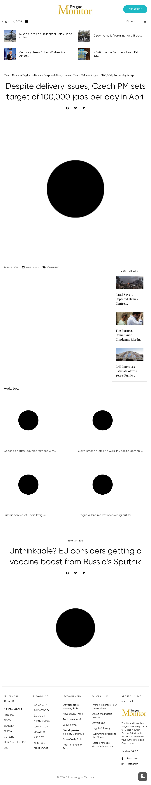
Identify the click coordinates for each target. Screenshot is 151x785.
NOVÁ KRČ (39, 732)
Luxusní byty (70, 725)
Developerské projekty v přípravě (73, 732)
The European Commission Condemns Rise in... (129, 335)
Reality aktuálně (72, 719)
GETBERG (9, 737)
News (57, 267)
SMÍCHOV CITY (41, 710)
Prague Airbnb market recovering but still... (106, 515)
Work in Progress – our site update (104, 707)
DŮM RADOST (41, 748)
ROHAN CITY (40, 705)
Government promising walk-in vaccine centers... (110, 451)
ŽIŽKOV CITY (40, 716)
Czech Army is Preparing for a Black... (118, 35)
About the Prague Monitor (102, 716)
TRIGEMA (9, 715)
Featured (50, 267)
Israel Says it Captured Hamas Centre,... (127, 299)
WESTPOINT (40, 743)
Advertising (98, 723)
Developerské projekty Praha (71, 707)
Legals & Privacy (101, 728)
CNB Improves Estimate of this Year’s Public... (126, 371)
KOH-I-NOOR (41, 727)
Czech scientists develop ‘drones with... (30, 451)
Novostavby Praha (73, 714)
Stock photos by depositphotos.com (102, 745)
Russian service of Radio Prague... (26, 515)
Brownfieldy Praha (73, 739)
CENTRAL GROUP (13, 709)
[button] (135, 9)
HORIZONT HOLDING (15, 742)
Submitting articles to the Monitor (104, 736)
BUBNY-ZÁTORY (42, 721)
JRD (6, 748)
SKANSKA (9, 726)
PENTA (7, 720)
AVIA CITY (39, 737)
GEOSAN (8, 731)
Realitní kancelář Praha (72, 747)
